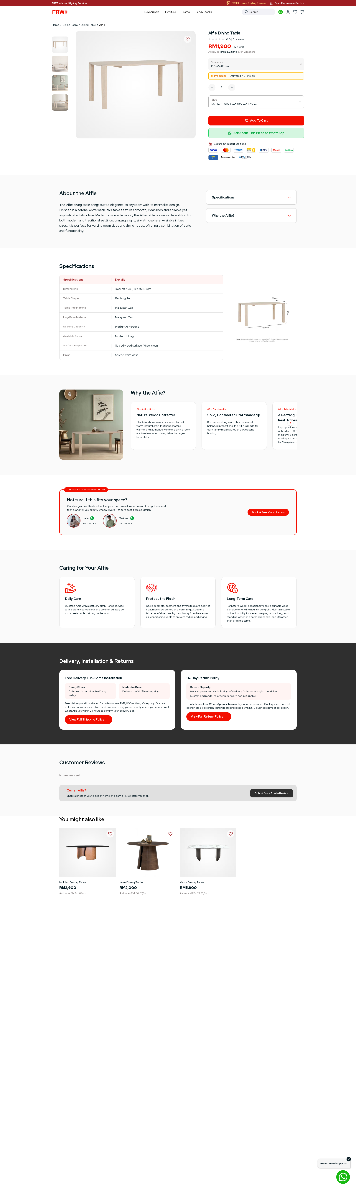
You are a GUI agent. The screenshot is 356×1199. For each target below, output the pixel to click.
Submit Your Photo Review (272, 793)
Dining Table (88, 25)
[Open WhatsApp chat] (343, 1177)
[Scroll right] (290, 423)
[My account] (288, 12)
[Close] (348, 1159)
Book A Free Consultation (268, 512)
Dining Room (70, 25)
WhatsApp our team (222, 704)
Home (55, 25)
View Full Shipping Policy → (88, 719)
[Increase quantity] (232, 87)
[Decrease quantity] (211, 87)
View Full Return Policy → (209, 716)
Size (214, 100)
